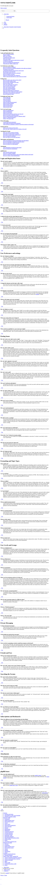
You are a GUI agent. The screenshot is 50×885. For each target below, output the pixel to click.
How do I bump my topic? (8, 94)
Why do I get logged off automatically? (11, 62)
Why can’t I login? (7, 59)
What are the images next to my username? (12, 73)
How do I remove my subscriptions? (10, 144)
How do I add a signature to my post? (11, 82)
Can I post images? (7, 101)
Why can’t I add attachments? (9, 88)
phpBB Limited (38, 775)
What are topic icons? (7, 107)
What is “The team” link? (8, 118)
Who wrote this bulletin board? (9, 152)
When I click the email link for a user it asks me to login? (14, 76)
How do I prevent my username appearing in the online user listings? (17, 68)
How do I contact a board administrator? (11, 155)
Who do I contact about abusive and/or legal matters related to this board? (18, 154)
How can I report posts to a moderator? (11, 90)
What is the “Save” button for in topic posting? (12, 91)
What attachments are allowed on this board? (12, 147)
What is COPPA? (6, 55)
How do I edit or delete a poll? (9, 85)
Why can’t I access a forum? (9, 87)
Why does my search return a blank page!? (12, 134)
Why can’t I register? (7, 56)
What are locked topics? (8, 105)
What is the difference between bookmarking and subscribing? (16, 140)
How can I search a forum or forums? (10, 132)
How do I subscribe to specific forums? (11, 143)
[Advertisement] (25, 39)
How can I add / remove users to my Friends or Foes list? (15, 129)
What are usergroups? (7, 112)
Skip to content (4, 8)
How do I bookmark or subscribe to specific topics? (13, 141)
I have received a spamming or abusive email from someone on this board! (18, 124)
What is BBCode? (7, 97)
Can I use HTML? (7, 98)
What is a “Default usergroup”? (9, 117)
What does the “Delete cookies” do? (10, 63)
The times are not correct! (8, 69)
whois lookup (45, 792)
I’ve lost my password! (7, 61)
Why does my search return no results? (11, 133)
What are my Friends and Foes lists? (10, 127)
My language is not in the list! (9, 71)
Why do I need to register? (8, 54)
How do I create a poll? (8, 83)
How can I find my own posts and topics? (11, 137)
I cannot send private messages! (9, 122)
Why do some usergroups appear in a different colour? (14, 116)
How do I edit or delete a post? (9, 81)
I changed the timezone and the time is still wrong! (13, 70)
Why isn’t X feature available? (9, 153)
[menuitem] (10, 16)
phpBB (37, 294)
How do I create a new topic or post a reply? (12, 80)
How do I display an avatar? (9, 74)
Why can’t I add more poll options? (10, 84)
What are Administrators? (8, 110)
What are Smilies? (7, 99)
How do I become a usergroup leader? (11, 115)
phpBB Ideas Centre (13, 785)
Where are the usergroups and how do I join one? (13, 114)
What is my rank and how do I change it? (11, 75)
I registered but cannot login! (9, 57)
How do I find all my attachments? (10, 148)
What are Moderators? (7, 111)
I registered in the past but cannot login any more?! (13, 60)
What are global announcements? (10, 102)
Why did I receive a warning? (9, 89)
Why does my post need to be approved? (11, 93)
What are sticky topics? (8, 104)
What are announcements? (8, 103)
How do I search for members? (9, 136)
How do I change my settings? (9, 67)
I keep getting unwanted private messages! (12, 123)
